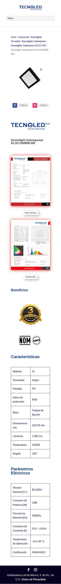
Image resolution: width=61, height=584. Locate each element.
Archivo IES (31, 277)
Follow (23, 105)
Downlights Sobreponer (34, 41)
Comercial (23, 37)
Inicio (13, 37)
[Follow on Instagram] (35, 105)
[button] (41, 70)
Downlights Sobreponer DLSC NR (28, 45)
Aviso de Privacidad (34, 579)
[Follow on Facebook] (15, 105)
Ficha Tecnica (30, 213)
